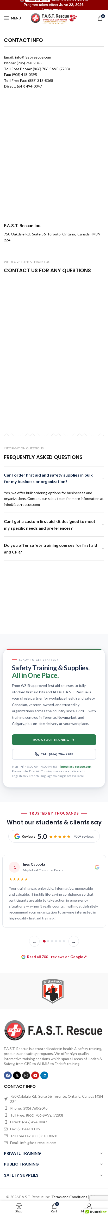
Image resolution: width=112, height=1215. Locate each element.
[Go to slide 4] (56, 941)
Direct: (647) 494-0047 (28, 1122)
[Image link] (54, 1029)
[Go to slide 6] (64, 941)
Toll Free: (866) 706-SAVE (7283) (36, 1115)
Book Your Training (51, 739)
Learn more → (54, 10)
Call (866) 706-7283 (57, 754)
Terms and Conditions (69, 1197)
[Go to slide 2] (48, 941)
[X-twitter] (17, 1075)
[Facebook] (8, 1075)
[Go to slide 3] (52, 941)
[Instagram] (26, 1075)
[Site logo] (54, 18)
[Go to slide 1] (44, 941)
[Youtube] (35, 1075)
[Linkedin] (44, 1075)
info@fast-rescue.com (75, 766)
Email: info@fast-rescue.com (33, 1142)
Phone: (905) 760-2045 (29, 1108)
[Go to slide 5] (60, 941)
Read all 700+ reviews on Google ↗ (57, 956)
